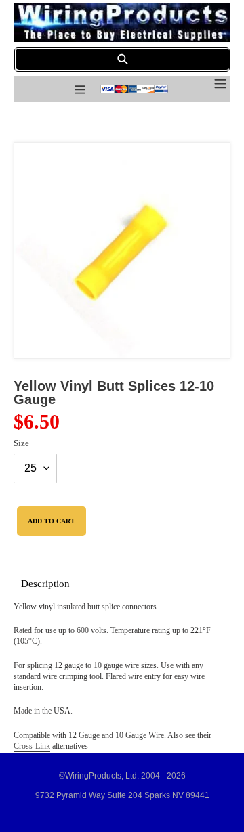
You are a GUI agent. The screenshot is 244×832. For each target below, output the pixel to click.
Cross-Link (32, 746)
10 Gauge (130, 735)
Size (21, 443)
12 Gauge (84, 735)
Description (45, 583)
